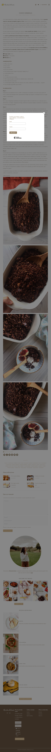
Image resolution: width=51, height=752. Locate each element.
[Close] (44, 113)
